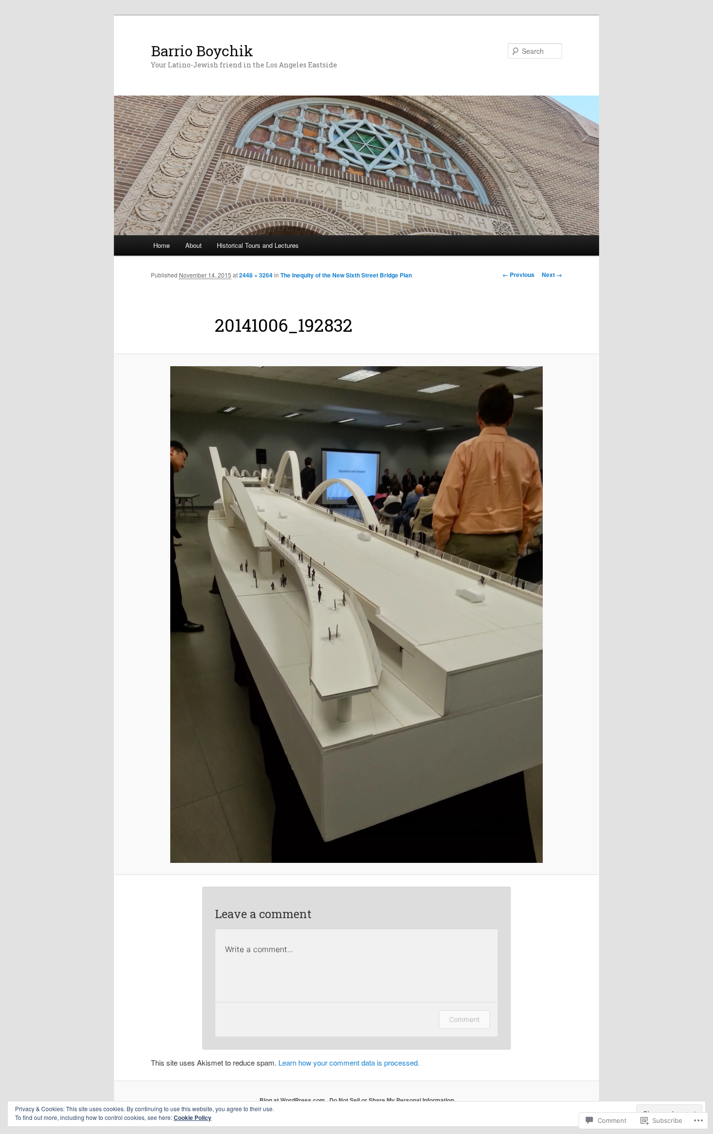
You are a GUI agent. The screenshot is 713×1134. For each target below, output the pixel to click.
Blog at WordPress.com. (292, 1100)
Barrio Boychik (202, 50)
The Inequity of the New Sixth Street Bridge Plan (346, 275)
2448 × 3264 (256, 275)
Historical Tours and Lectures (258, 245)
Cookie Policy (192, 1117)
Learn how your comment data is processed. (349, 1062)
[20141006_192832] (356, 614)
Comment (464, 1019)
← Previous (518, 274)
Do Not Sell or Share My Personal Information (391, 1100)
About (193, 245)
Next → (552, 274)
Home (161, 245)
